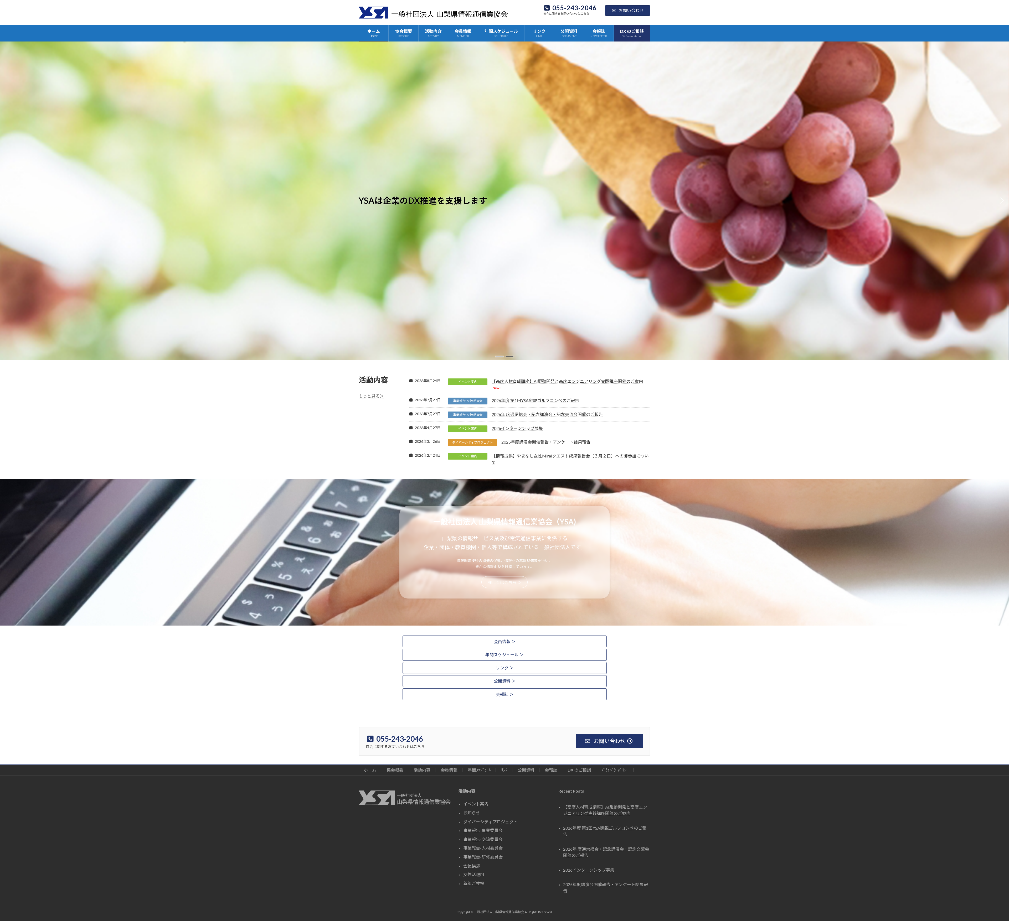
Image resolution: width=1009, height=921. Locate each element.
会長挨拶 (471, 865)
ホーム (370, 769)
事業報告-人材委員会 (483, 847)
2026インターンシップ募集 (517, 428)
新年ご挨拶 (473, 883)
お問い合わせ (631, 10)
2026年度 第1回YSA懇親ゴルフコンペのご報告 (535, 400)
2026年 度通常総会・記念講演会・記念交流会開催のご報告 (547, 414)
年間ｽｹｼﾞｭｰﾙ (479, 769)
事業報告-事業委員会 (483, 830)
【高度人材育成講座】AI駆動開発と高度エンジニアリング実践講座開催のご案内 (567, 381)
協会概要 (395, 769)
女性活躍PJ (473, 874)
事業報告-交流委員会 (467, 401)
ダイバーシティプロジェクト (472, 442)
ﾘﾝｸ (504, 769)
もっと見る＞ (371, 395)
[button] (499, 356)
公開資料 (526, 769)
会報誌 (551, 769)
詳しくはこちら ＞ (504, 582)
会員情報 (449, 769)
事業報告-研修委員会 (483, 856)
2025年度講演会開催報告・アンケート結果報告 (545, 441)
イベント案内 (467, 382)
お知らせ (471, 812)
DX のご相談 (579, 769)
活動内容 (422, 769)
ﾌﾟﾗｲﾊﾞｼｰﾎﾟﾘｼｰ (615, 769)
